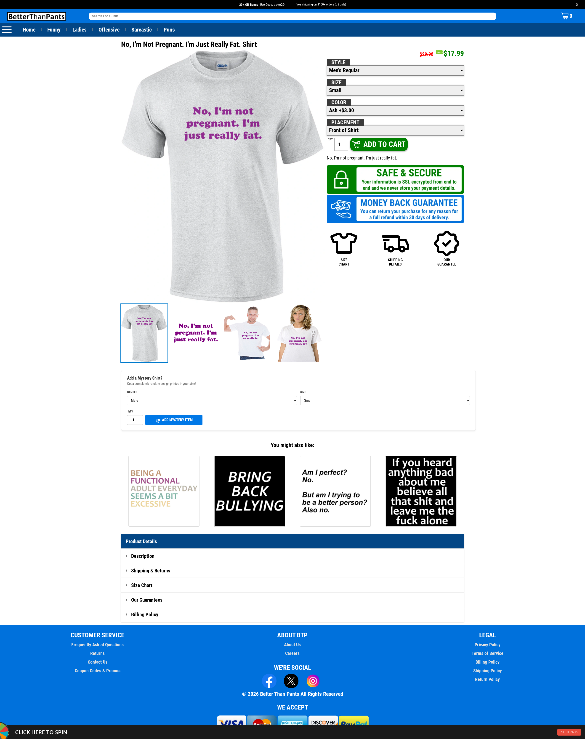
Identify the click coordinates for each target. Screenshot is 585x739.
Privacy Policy (487, 644)
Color (338, 102)
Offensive (109, 30)
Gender (132, 392)
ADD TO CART (384, 144)
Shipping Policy (487, 670)
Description (142, 556)
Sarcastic (141, 30)
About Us (292, 644)
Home (29, 30)
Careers (292, 653)
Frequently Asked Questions (97, 644)
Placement (345, 122)
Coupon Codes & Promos (97, 670)
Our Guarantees (146, 600)
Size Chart (141, 585)
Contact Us (97, 662)
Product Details (141, 541)
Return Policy (487, 679)
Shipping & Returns (150, 571)
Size (336, 82)
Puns (169, 30)
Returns (97, 653)
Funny (54, 30)
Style (338, 62)
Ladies (79, 30)
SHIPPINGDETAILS (395, 262)
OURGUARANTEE (446, 262)
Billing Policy (144, 614)
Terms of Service (487, 653)
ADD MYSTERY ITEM (177, 420)
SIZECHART (344, 262)
